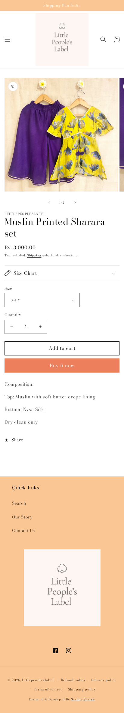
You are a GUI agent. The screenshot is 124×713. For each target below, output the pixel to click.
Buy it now (62, 365)
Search (19, 503)
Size (8, 288)
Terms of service (48, 689)
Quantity (13, 315)
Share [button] (17, 440)
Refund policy (73, 680)
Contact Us (23, 530)
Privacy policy (103, 680)
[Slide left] (48, 202)
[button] (7, 39)
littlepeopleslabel (38, 680)
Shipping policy (82, 689)
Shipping (34, 255)
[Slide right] (75, 202)
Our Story (22, 517)
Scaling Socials (83, 699)
